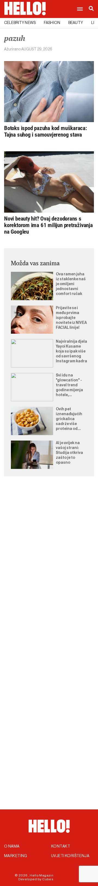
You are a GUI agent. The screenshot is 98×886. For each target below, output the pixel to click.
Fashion (52, 23)
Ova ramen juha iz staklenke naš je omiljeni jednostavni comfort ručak (71, 284)
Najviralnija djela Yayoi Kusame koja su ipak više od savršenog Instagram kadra (71, 351)
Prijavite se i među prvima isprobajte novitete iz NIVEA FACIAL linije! (71, 318)
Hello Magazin (41, 875)
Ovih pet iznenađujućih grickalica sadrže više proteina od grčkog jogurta (70, 419)
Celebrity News (20, 23)
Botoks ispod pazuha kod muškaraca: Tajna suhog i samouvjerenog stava (45, 131)
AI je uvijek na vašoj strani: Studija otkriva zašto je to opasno (69, 453)
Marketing (15, 856)
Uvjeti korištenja (70, 856)
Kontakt (60, 846)
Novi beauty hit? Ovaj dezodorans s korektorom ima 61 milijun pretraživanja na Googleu (48, 225)
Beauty (75, 23)
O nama (12, 846)
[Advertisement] (49, 538)
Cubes (47, 879)
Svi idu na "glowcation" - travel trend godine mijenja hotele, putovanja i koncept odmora (71, 385)
